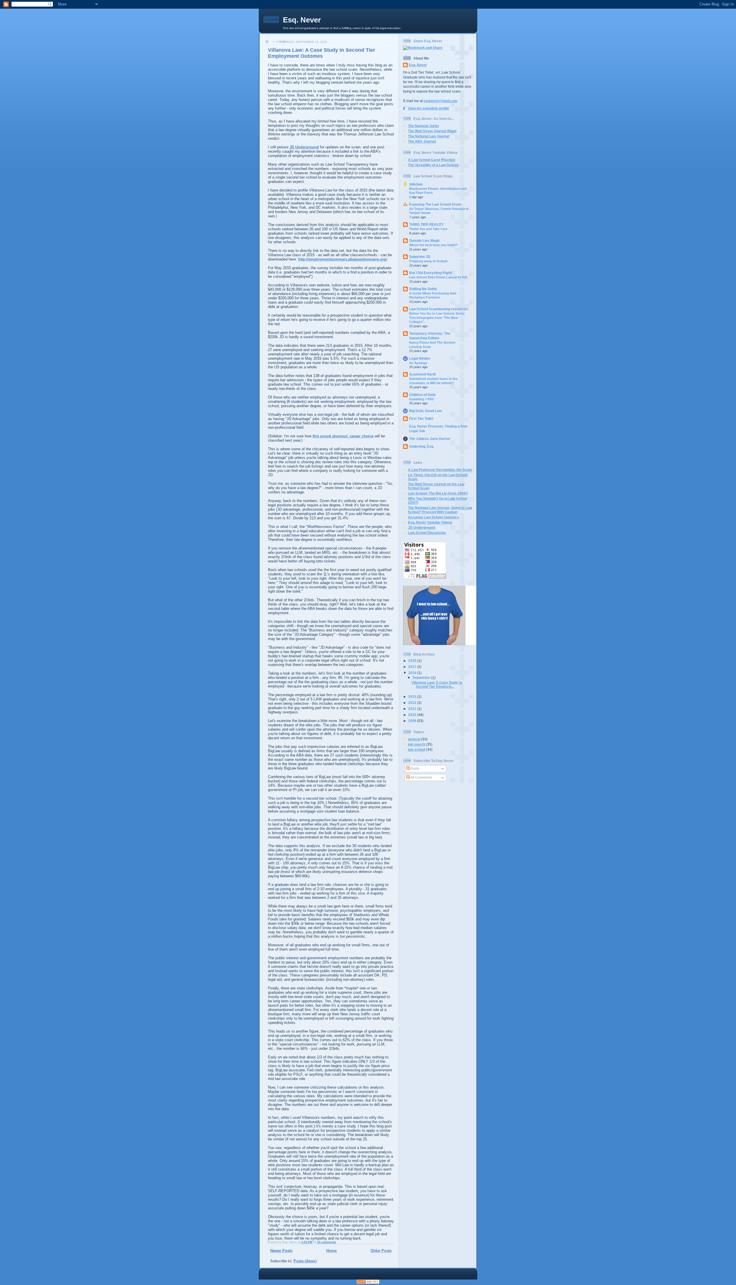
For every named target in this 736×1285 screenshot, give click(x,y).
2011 (412, 709)
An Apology (418, 363)
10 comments (326, 1242)
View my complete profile (428, 108)
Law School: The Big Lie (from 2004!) (438, 493)
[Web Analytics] (367, 1282)
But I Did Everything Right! (430, 273)
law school (416, 749)
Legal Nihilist (419, 358)
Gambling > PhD (421, 399)
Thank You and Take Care (428, 229)
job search (416, 744)
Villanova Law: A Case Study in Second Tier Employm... (436, 684)
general (414, 739)
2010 (412, 715)
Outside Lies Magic (424, 240)
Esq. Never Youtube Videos (430, 522)
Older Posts (381, 1250)
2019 (412, 660)
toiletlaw (416, 184)
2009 (412, 721)
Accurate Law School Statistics (433, 517)
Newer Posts (281, 1250)
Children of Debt (422, 395)
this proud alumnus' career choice (343, 436)
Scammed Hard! (422, 374)
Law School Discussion (427, 533)
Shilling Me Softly (423, 289)
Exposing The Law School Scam (435, 204)
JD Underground (304, 147)
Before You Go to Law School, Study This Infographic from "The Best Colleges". (437, 317)
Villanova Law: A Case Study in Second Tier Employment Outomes (321, 53)
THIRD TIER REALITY (426, 224)
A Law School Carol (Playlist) (431, 160)
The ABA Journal (422, 141)
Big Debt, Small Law (425, 411)
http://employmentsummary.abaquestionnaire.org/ (342, 259)
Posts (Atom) (305, 1261)
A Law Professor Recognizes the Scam (440, 470)
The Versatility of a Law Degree (433, 165)
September (421, 677)
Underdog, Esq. (421, 446)
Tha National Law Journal (428, 136)
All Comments (421, 777)
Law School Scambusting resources (438, 309)
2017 (412, 667)
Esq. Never (302, 20)
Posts (414, 768)
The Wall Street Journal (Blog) (432, 131)
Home (331, 1250)
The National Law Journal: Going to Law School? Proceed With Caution (440, 510)
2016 (412, 673)
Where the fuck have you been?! (433, 245)
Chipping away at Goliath (428, 261)
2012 (412, 702)
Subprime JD (419, 256)
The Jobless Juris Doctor (429, 439)
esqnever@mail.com (440, 101)
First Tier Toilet (421, 418)
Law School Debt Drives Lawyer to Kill (438, 277)
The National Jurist (423, 126)
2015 (412, 696)
